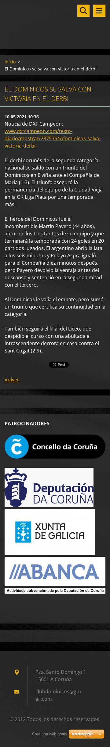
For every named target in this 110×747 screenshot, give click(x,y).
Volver (12, 379)
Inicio (10, 62)
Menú (99, 11)
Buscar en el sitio (83, 11)
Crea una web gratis (49, 734)
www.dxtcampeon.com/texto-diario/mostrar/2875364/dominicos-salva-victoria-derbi (53, 138)
